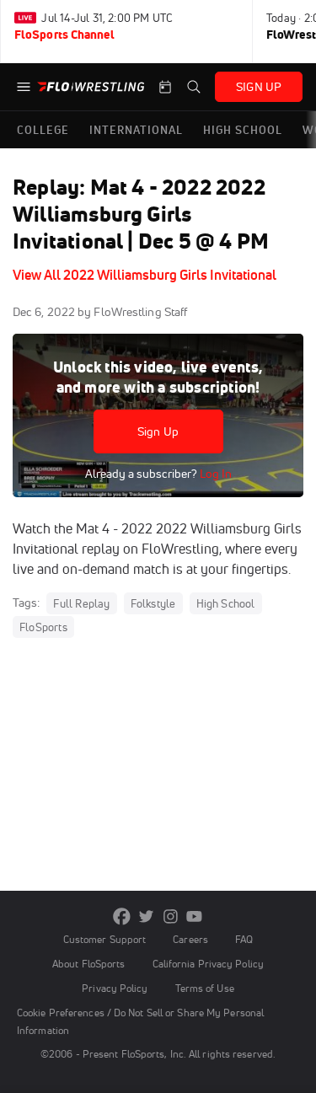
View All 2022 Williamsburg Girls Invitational (144, 274)
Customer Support (105, 939)
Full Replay (81, 603)
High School (225, 603)
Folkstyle (153, 603)
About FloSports (88, 963)
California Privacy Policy (208, 963)
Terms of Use (204, 988)
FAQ (244, 939)
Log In (214, 473)
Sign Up (158, 431)
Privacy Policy (114, 988)
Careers (190, 939)
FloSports (43, 627)
